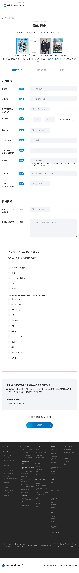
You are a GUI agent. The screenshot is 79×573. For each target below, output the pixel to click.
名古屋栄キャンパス (25, 489)
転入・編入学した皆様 (41, 452)
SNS (13, 273)
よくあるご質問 (55, 532)
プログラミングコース (8, 473)
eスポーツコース (6, 463)
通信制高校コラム (55, 516)
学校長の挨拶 (39, 469)
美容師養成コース (7, 482)
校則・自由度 (16, 347)
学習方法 (14, 320)
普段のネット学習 (7, 455)
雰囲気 (13, 342)
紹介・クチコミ (16, 352)
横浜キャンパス (24, 481)
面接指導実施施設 (25, 461)
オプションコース (17, 336)
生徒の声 (37, 446)
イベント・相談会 (18, 278)
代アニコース (6, 476)
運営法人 (66, 464)
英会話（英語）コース (8, 490)
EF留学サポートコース (8, 487)
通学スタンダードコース (8, 460)
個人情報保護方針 (68, 450)
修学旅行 (53, 493)
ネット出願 (53, 462)
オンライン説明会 (40, 494)
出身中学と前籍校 (55, 474)
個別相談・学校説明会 (41, 486)
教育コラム (53, 512)
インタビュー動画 (40, 457)
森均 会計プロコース (8, 493)
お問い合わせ (67, 456)
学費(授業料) (54, 456)
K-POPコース (6, 468)
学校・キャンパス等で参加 (42, 492)
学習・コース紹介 (6, 451)
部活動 (52, 488)
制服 (52, 485)
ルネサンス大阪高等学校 (26, 457)
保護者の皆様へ (46, 545)
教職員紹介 (53, 507)
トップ (4, 18)
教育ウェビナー (39, 506)
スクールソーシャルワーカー (56, 499)
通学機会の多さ (16, 304)
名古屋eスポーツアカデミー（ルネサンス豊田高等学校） (27, 499)
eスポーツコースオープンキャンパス (42, 498)
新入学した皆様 (39, 450)
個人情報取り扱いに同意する (41, 417)
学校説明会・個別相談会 (54, 59)
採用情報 (66, 458)
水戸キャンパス (24, 473)
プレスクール (39, 503)
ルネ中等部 (66, 461)
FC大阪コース (6, 495)
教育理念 (38, 466)
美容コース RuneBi (7, 465)
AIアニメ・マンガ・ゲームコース (10, 471)
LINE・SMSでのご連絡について (69, 453)
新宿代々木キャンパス (26, 479)
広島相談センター (25, 505)
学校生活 (53, 479)
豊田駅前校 (23, 464)
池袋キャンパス (24, 476)
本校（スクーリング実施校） (27, 450)
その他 (14, 288)
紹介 (13, 263)
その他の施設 (24, 495)
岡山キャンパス (24, 484)
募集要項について (55, 453)
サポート (14, 326)
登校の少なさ (16, 299)
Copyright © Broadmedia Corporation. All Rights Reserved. (60, 565)
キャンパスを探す (24, 446)
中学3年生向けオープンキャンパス (42, 489)
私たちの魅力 (5, 446)
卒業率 (13, 331)
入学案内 (53, 446)
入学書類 (53, 471)
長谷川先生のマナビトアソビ (56, 527)
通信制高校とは (54, 518)
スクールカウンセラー (56, 496)
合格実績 (53, 502)
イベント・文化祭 (55, 490)
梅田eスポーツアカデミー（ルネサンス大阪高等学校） (27, 502)
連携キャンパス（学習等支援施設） (27, 468)
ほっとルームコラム (55, 521)
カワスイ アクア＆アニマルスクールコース (10, 479)
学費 (13, 315)
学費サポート (54, 465)
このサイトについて (68, 446)
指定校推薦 (53, 504)
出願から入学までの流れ (56, 450)
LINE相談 (38, 501)
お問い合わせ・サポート (41, 479)
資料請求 (38, 483)
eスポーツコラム (55, 524)
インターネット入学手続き (56, 459)
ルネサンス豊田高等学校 (26, 455)
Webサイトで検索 (18, 268)
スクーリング (16, 310)
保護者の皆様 (39, 455)
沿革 (37, 472)
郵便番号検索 (64, 119)
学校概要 (37, 463)
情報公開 (38, 474)
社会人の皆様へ (33, 545)
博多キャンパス (24, 492)
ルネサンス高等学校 (25, 452)
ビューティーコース (7, 485)
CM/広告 (15, 283)
